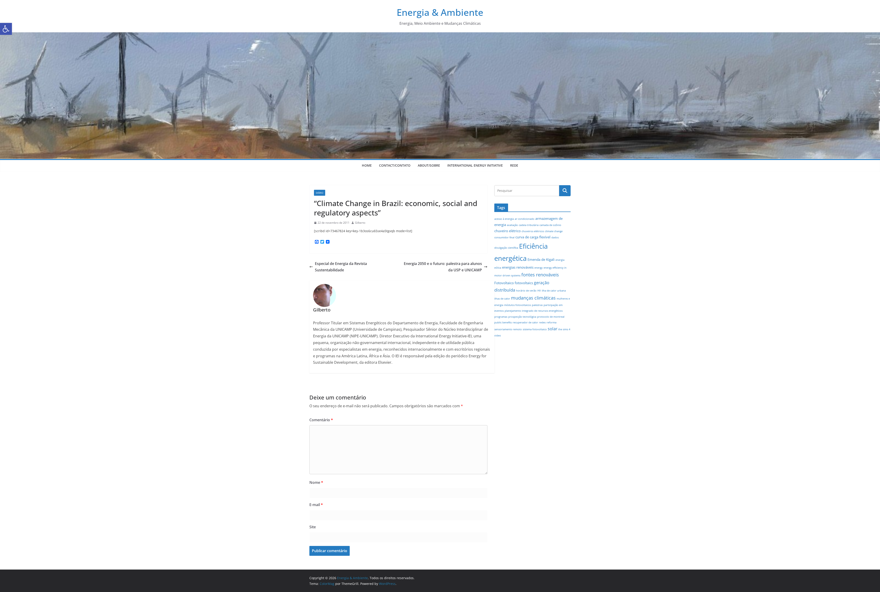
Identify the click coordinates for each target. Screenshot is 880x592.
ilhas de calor (502, 298)
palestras (537, 305)
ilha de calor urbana (554, 290)
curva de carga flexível (532, 237)
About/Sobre (429, 165)
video (497, 335)
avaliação (512, 225)
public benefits (503, 322)
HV (539, 290)
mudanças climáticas (533, 298)
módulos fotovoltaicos (517, 305)
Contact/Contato (394, 165)
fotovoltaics (524, 283)
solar (552, 328)
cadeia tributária (529, 225)
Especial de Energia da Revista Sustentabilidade (341, 267)
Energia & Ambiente (440, 12)
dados (555, 237)
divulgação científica (506, 247)
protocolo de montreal (550, 316)
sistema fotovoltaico (535, 329)
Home (367, 165)
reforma (551, 322)
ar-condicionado (524, 218)
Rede (514, 165)
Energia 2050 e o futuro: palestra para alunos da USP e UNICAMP (443, 267)
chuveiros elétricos (533, 231)
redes (542, 322)
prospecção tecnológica (522, 316)
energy (538, 267)
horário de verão (526, 290)
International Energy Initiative (475, 165)
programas (500, 316)
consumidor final (504, 237)
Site (312, 526)
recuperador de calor (525, 322)
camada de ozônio (550, 225)
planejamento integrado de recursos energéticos (534, 310)
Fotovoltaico (504, 283)
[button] (6, 29)
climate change (554, 231)
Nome (316, 482)
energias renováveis (518, 267)
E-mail (316, 504)
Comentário (321, 419)
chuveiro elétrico (507, 231)
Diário (319, 192)
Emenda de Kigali (541, 259)
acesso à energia (504, 218)
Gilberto (360, 223)
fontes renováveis (540, 274)
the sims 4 (564, 329)
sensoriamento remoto (508, 329)
